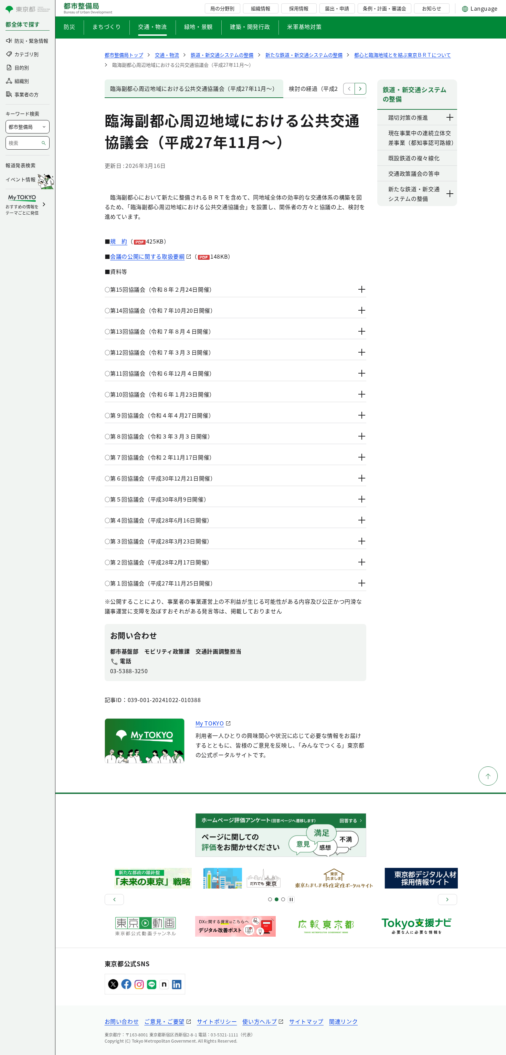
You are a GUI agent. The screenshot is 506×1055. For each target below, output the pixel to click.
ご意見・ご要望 (164, 1021)
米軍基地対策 (304, 26)
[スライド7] (283, 899)
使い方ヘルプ (259, 1021)
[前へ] (114, 899)
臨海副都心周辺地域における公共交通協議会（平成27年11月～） (194, 88)
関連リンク (343, 1021)
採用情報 (298, 8)
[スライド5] (276, 899)
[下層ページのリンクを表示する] (450, 117)
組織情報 (260, 8)
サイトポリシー (217, 1021)
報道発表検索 (20, 165)
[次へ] (447, 899)
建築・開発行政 (250, 26)
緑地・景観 (198, 26)
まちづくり (106, 26)
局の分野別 (222, 8)
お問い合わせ (122, 1021)
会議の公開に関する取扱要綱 (147, 256)
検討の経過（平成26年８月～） (329, 88)
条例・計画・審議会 (384, 8)
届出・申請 (337, 8)
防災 (69, 26)
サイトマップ (306, 1021)
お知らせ (431, 8)
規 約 (118, 241)
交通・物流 (152, 26)
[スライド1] (270, 899)
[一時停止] (291, 899)
